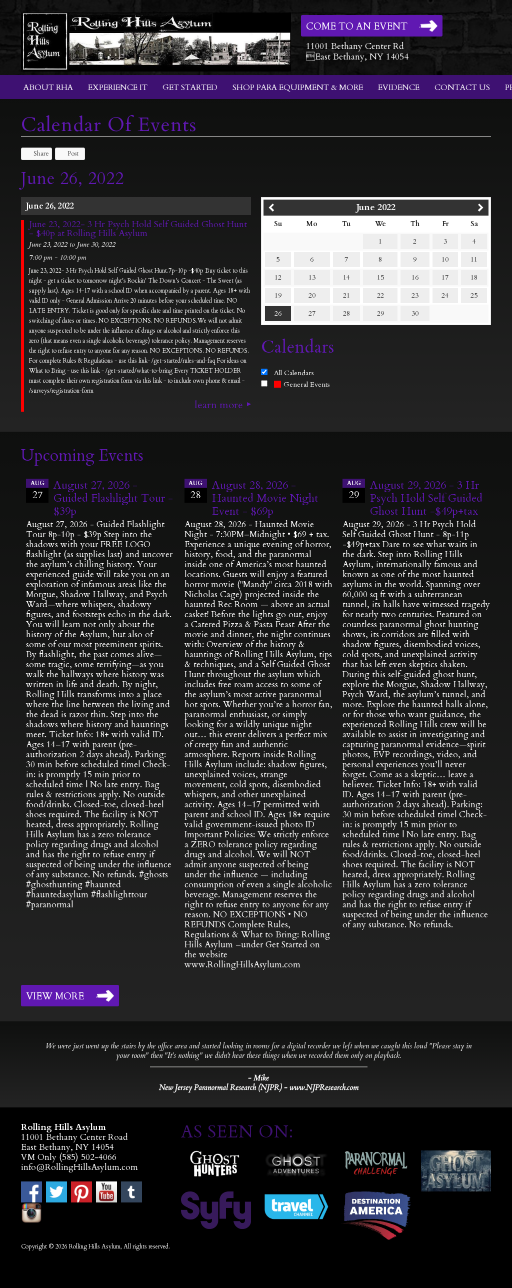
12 (278, 277)
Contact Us (462, 87)
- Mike (258, 1078)
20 (312, 295)
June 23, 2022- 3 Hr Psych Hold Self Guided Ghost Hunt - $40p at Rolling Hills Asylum (138, 229)
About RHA (48, 87)
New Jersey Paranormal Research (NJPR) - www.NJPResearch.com (258, 1087)
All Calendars (294, 373)
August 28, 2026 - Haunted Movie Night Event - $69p (265, 498)
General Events (307, 384)
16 (415, 277)
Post (73, 153)
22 (380, 295)
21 (346, 295)
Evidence (399, 87)
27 (312, 313)
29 (380, 313)
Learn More (218, 405)
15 (380, 277)
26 (278, 313)
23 (415, 295)
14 (346, 277)
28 (346, 313)
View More (55, 996)
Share (41, 153)
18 (474, 277)
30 (415, 313)
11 (474, 259)
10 (445, 259)
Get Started (190, 87)
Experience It (118, 87)
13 (312, 277)
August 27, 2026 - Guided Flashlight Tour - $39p (113, 498)
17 (445, 277)
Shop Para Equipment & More (297, 87)
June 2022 (376, 207)
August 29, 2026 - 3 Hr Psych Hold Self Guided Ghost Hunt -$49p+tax (426, 498)
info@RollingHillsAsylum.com (79, 1167)
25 (474, 295)
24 (445, 295)
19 (278, 295)
